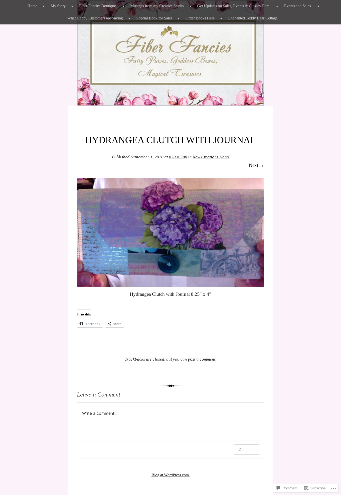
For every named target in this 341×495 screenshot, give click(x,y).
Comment (247, 449)
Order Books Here (200, 18)
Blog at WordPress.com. (171, 475)
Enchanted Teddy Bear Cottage (253, 18)
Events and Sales (297, 6)
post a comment (201, 359)
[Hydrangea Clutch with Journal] (170, 285)
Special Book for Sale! (154, 18)
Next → (256, 165)
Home (32, 6)
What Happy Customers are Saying (95, 18)
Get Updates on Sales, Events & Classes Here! (234, 6)
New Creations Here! (211, 157)
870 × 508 (178, 157)
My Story (58, 6)
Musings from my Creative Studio (157, 6)
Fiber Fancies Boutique (97, 6)
